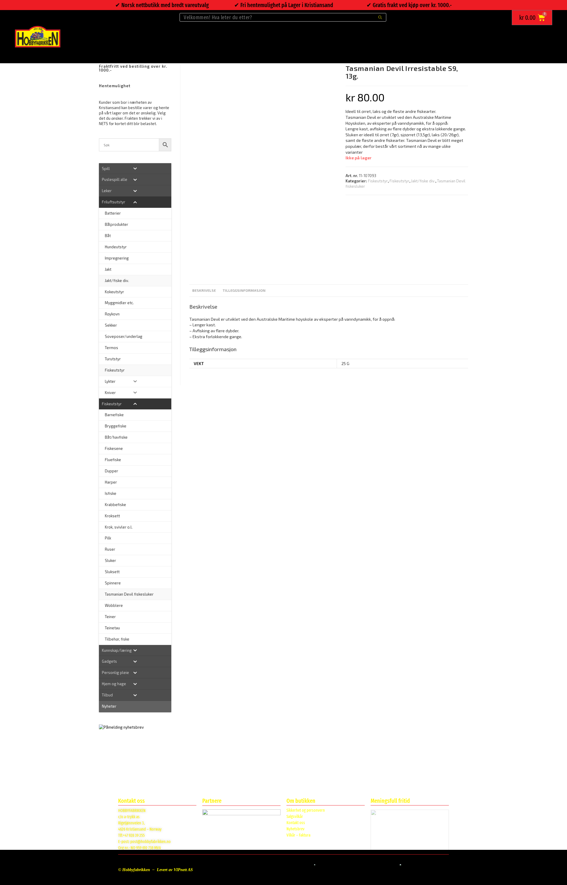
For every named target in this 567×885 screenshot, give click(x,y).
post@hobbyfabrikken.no (150, 841)
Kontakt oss (295, 822)
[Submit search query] (380, 17)
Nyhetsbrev (295, 828)
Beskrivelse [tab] (204, 290)
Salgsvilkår (294, 816)
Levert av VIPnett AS (175, 870)
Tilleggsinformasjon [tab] (244, 290)
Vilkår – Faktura (298, 835)
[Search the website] (283, 16)
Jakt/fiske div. (423, 181)
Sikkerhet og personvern (305, 810)
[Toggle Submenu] (135, 168)
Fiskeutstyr (378, 181)
